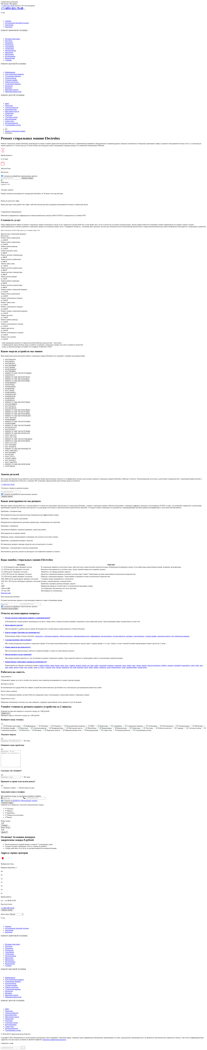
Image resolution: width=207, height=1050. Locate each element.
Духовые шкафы (11, 80)
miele (96, 665)
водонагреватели (119, 636)
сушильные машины (51, 636)
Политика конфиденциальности (54, 1040)
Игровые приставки (12, 39)
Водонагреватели (11, 123)
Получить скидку (7, 803)
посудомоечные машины (180, 636)
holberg (164, 665)
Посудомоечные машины (14, 74)
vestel (35, 667)
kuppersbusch (116, 667)
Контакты (8, 27)
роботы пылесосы (66, 636)
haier (92, 665)
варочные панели (164, 636)
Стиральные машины (13, 76)
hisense (144, 665)
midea (91, 667)
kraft (74, 667)
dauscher (80, 667)
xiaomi (138, 665)
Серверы (8, 60)
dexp (66, 665)
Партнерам (9, 25)
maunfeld (177, 665)
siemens (78, 665)
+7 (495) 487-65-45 (7, 908)
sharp (62, 665)
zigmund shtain (131, 667)
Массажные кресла (12, 111)
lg (38, 667)
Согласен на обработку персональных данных (20, 176)
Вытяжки (8, 88)
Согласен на (20, 800)
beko (197, 665)
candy (193, 665)
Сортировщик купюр (13, 125)
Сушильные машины (13, 84)
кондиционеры (106, 636)
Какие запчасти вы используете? (18, 647)
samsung (170, 665)
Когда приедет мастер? (14, 625)
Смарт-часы (9, 121)
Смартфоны (9, 46)
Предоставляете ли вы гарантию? (18, 654)
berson (57, 665)
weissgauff (102, 665)
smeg (124, 665)
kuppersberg (185, 665)
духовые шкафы (151, 636)
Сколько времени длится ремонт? (18, 640)
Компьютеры (10, 58)
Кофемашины (10, 72)
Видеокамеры (10, 56)
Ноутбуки (8, 41)
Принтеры (9, 105)
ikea (25, 667)
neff (71, 667)
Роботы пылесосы (11, 82)
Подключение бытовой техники (17, 23)
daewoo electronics (154, 665)
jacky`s (42, 667)
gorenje (16, 667)
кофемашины (95, 636)
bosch (86, 667)
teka (201, 665)
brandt (84, 665)
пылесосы (39, 636)
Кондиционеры (10, 119)
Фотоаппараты (10, 50)
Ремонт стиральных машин (15, 131)
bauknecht (65, 667)
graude (30, 667)
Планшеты (9, 43)
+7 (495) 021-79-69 (7, 6)
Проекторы (9, 45)
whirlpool (102, 667)
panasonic (118, 665)
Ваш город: (5, 914)
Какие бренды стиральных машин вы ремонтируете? (26, 662)
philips (96, 667)
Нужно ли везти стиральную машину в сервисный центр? (27, 618)
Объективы (9, 113)
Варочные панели (11, 90)
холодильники (138, 636)
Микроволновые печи (13, 91)
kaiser (52, 665)
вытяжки (129, 636)
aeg (88, 665)
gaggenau (110, 665)
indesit (41, 665)
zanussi (48, 667)
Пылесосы (9, 86)
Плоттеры (9, 115)
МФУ (7, 104)
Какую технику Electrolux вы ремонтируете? (22, 632)
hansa (21, 667)
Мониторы (9, 52)
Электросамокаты (11, 107)
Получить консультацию (10, 608)
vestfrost (72, 665)
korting (47, 665)
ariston (129, 665)
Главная (8, 21)
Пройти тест (6, 713)
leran (53, 667)
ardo (6, 667)
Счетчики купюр (11, 117)
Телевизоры (9, 48)
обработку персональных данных (25, 800)
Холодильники (10, 78)
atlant (11, 667)
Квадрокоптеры (11, 109)
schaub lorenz (142, 667)
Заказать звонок (27, 178)
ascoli (109, 667)
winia (123, 667)
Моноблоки (9, 54)
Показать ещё (6, 593)
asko (133, 665)
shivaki (58, 667)
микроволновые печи (81, 636)
